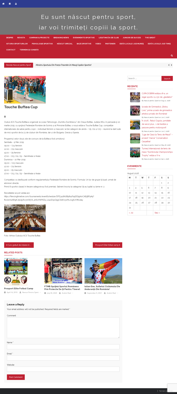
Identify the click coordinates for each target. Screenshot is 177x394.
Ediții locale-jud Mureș (132, 44)
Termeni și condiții (29, 50)
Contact (10, 50)
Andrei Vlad (66, 293)
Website (10, 365)
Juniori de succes (132, 38)
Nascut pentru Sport (30, 292)
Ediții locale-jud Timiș (159, 44)
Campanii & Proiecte (39, 38)
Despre (9, 38)
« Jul (131, 213)
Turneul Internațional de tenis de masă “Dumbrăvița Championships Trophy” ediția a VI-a (157, 152)
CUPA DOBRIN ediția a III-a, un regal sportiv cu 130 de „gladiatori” (157, 95)
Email (10, 354)
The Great (150, 38)
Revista (21, 38)
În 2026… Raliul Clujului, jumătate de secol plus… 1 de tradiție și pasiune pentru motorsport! (156, 124)
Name (10, 342)
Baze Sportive (84, 44)
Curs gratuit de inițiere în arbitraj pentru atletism (21, 245)
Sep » (157, 213)
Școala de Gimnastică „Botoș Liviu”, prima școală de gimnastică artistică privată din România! (157, 110)
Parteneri (110, 44)
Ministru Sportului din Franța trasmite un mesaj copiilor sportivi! (63, 65)
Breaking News (61, 38)
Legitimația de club (109, 38)
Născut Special (65, 44)
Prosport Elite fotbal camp (107, 245)
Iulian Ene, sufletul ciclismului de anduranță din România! (102, 287)
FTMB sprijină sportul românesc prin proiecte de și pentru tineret (62, 287)
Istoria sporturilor (17, 44)
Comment (11, 315)
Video (98, 44)
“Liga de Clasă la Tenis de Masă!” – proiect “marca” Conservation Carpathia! (157, 138)
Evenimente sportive (84, 38)
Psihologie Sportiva (42, 44)
